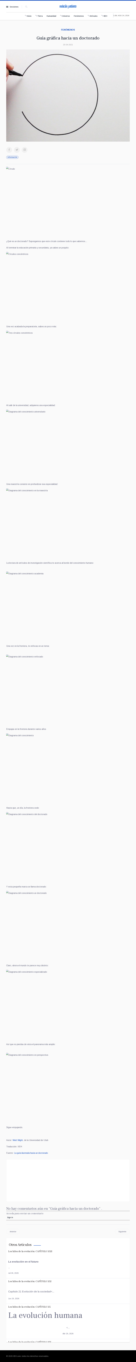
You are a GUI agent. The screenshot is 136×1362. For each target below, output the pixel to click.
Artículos (93, 16)
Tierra (40, 16)
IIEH (105, 16)
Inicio (29, 16)
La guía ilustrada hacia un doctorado (31, 1153)
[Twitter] (17, 150)
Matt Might (18, 1140)
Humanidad (51, 16)
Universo (66, 16)
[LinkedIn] (24, 150)
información (12, 157)
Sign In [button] (10, 1217)
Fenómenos (79, 16)
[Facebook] (9, 150)
